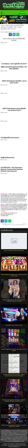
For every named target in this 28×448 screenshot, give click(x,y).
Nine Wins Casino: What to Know (14, 325)
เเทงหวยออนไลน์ (8, 441)
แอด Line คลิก (22, 13)
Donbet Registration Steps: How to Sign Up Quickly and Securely (14, 275)
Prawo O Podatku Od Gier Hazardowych (14, 250)
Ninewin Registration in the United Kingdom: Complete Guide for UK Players (14, 300)
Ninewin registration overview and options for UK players (14, 350)
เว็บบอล (14, 431)
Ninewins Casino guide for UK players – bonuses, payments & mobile (14, 426)
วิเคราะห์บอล (17, 32)
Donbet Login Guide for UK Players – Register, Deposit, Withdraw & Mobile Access (14, 400)
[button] (2, 13)
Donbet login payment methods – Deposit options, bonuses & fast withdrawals (14, 375)
